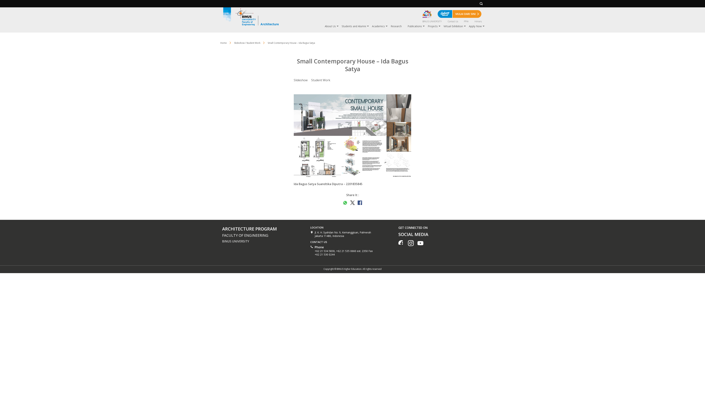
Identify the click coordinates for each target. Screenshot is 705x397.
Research (396, 26)
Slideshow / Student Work (247, 42)
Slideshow (301, 80)
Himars (478, 21)
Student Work (320, 80)
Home (223, 42)
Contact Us (453, 21)
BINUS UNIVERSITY (432, 21)
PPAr (466, 21)
